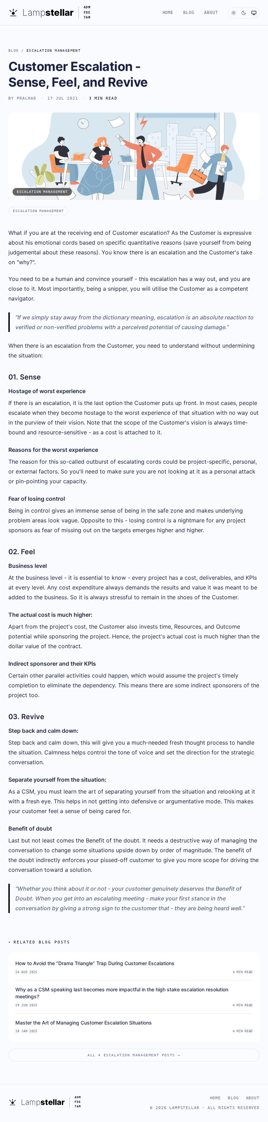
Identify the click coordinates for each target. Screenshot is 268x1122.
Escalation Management (54, 50)
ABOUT (211, 12)
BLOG (188, 12)
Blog (13, 50)
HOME (168, 12)
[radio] (233, 12)
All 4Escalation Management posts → (134, 1055)
